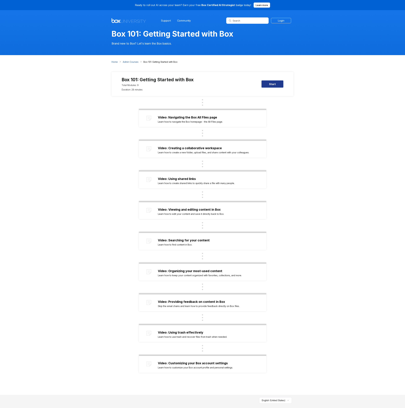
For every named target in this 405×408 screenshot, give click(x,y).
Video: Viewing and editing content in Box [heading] (189, 209)
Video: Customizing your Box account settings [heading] (193, 363)
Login (281, 20)
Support (166, 20)
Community (184, 20)
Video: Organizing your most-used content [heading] (190, 271)
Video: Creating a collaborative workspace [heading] (190, 148)
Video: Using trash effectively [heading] (180, 332)
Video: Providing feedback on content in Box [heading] (191, 302)
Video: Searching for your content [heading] (184, 240)
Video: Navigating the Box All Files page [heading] (187, 117)
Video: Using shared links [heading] (177, 179)
